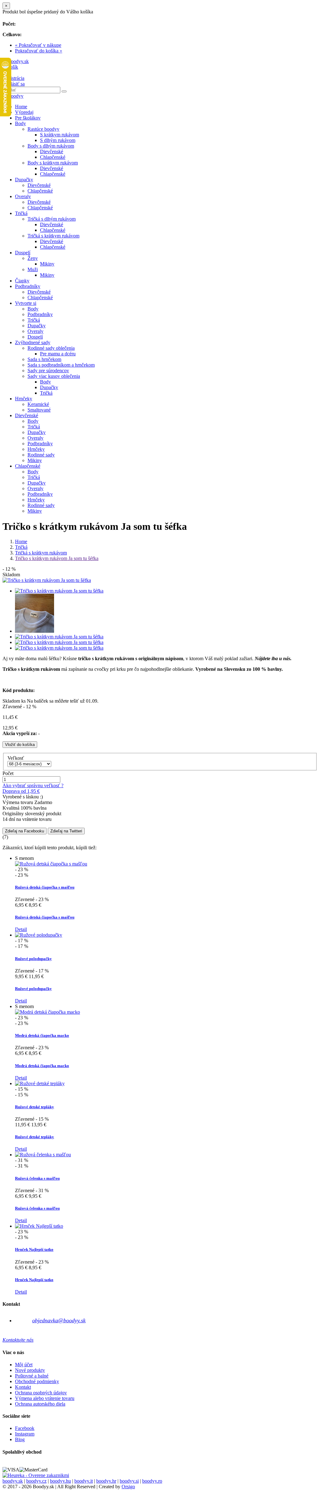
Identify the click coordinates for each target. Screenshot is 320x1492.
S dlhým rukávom (57, 140)
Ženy (33, 258)
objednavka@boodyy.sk (59, 1320)
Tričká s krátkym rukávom (53, 235)
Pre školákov (28, 117)
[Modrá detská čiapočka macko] (47, 1012)
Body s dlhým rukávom (51, 146)
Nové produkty (30, 1370)
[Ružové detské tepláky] (40, 1083)
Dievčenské (51, 151)
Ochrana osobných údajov (41, 1392)
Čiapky (22, 280)
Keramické (38, 404)
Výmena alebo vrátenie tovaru (44, 1398)
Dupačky (24, 179)
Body (20, 123)
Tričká (21, 213)
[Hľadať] (64, 91)
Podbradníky (27, 286)
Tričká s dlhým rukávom (52, 219)
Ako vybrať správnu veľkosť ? (32, 785)
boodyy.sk (12, 1481)
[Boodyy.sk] (15, 61)
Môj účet (23, 1364)
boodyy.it (83, 1481)
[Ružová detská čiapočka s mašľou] (51, 863)
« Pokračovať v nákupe (38, 45)
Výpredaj (24, 112)
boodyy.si (129, 1481)
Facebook (24, 1428)
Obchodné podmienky (37, 1381)
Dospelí (22, 252)
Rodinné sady (41, 454)
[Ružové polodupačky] (38, 935)
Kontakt (23, 1387)
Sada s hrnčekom (44, 359)
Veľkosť (16, 758)
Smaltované (39, 409)
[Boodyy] (12, 96)
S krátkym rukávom (59, 134)
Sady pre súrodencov (48, 370)
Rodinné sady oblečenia (51, 348)
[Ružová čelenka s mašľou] (43, 1154)
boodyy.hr (106, 1481)
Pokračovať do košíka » (38, 50)
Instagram (24, 1433)
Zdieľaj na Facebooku (24, 831)
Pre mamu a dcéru (58, 353)
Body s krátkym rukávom (53, 162)
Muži (33, 269)
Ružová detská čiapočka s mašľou (44, 887)
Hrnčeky (23, 398)
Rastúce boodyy (43, 129)
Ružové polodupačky (33, 958)
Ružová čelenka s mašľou (37, 1178)
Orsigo (128, 1486)
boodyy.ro (152, 1481)
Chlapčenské (52, 157)
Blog (20, 1439)
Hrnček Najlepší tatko (34, 1249)
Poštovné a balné (31, 1375)
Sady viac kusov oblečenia (54, 376)
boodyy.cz (36, 1481)
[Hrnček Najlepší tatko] (39, 1226)
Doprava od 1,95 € (21, 791)
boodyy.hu (60, 1481)
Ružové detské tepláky (34, 1106)
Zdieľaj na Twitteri (66, 831)
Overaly (23, 196)
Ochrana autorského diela (40, 1404)
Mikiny (47, 263)
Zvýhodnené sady (32, 342)
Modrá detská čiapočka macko (42, 1035)
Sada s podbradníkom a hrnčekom (61, 365)
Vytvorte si (25, 303)
